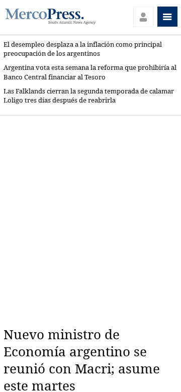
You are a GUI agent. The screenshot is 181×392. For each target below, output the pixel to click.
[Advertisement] (90, 221)
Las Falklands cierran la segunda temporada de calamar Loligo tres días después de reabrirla (89, 96)
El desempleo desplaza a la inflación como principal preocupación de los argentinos (83, 49)
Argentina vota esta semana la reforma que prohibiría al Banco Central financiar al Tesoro (90, 72)
